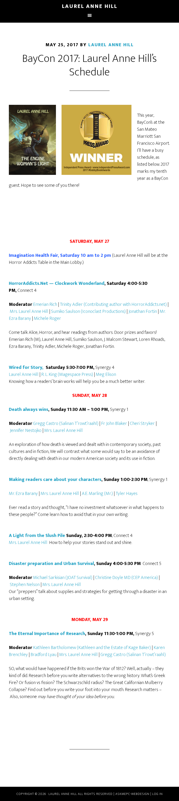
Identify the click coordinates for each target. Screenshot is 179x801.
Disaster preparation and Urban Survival (51, 564)
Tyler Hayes (127, 494)
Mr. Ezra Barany (24, 494)
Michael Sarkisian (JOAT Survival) (63, 578)
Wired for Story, (27, 367)
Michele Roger (47, 318)
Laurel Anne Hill (89, 6)
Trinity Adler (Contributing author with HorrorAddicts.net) (114, 304)
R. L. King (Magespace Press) (67, 374)
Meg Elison (106, 374)
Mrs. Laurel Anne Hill (29, 311)
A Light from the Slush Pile (37, 536)
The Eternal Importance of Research (47, 634)
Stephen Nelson (25, 585)
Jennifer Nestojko (26, 430)
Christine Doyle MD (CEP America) (127, 578)
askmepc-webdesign (132, 794)
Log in (157, 794)
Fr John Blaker (114, 423)
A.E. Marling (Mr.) (98, 494)
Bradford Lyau (44, 655)
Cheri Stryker (143, 423)
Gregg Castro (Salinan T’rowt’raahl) (66, 423)
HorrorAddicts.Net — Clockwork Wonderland (56, 283)
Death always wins (28, 409)
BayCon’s (145, 122)
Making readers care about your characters (55, 479)
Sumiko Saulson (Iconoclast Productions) (89, 311)
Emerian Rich (45, 304)
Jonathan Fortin (143, 311)
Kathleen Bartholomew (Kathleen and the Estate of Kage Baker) (92, 648)
